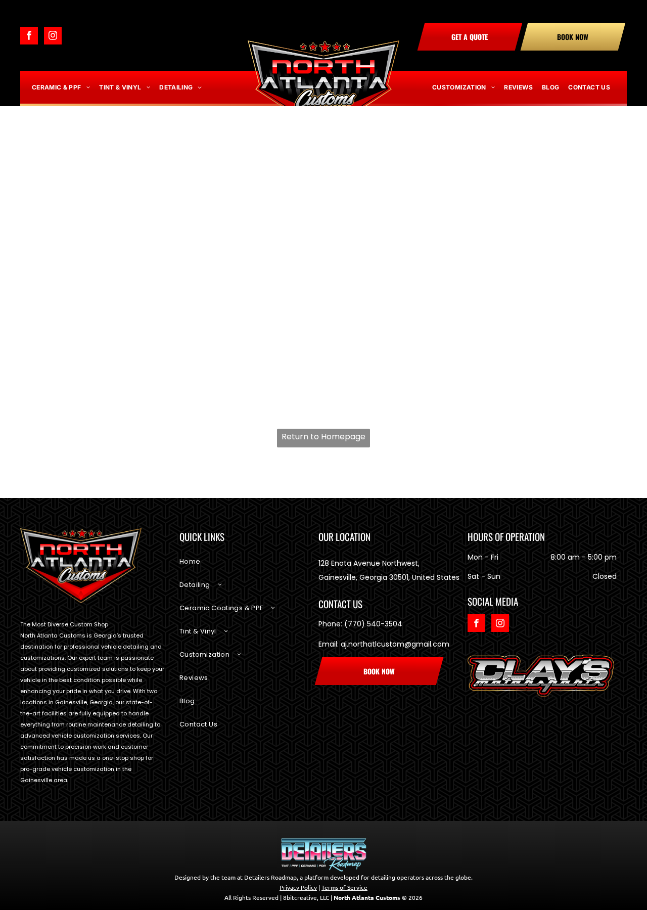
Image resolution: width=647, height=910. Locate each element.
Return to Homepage (323, 436)
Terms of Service (344, 887)
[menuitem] (61, 87)
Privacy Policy (298, 887)
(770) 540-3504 (373, 624)
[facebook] (29, 37)
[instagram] (53, 37)
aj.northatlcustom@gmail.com (395, 644)
